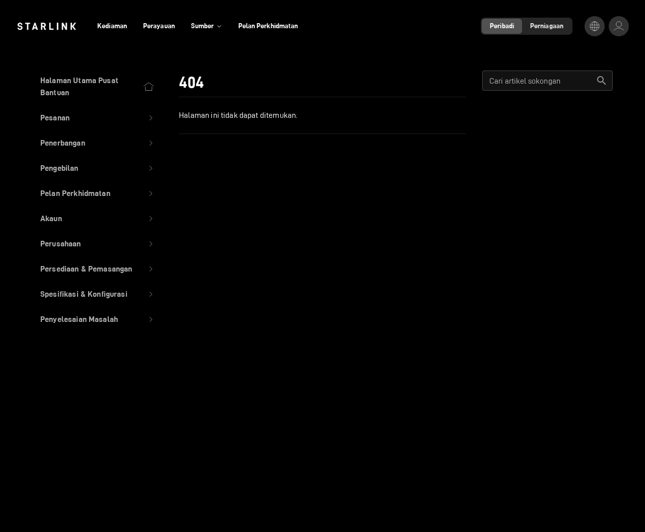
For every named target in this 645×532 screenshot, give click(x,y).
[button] (97, 118)
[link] (46, 26)
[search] (602, 81)
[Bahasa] (595, 26)
